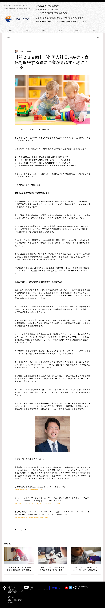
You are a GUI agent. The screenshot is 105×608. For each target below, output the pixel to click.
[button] (98, 37)
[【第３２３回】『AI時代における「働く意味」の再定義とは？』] (86, 555)
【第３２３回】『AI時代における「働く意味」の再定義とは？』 (85, 568)
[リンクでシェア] (31, 530)
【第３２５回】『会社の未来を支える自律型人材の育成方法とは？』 (19, 568)
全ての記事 (7, 37)
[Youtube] (66, 587)
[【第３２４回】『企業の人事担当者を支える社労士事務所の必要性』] (52, 555)
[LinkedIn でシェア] (26, 530)
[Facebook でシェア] (16, 530)
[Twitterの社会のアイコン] (70, 587)
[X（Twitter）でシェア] (21, 530)
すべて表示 (97, 543)
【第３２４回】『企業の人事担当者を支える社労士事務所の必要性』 (52, 568)
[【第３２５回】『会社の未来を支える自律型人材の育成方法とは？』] (19, 555)
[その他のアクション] (89, 51)
